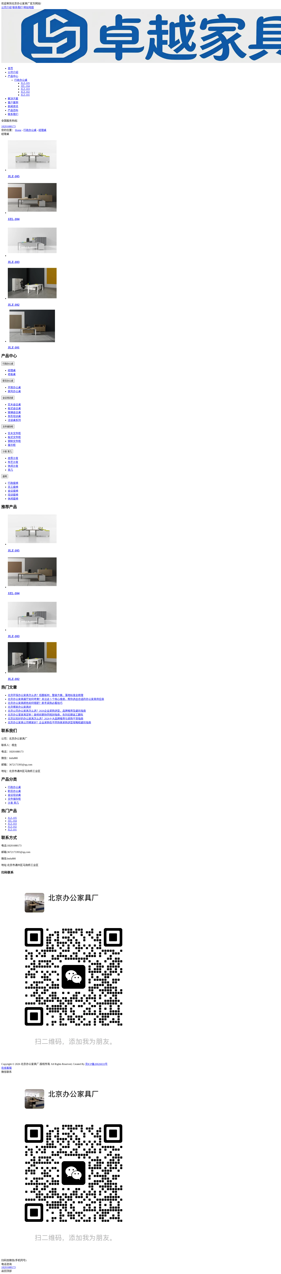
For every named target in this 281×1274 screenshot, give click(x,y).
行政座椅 (13, 483)
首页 (10, 68)
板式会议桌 (14, 408)
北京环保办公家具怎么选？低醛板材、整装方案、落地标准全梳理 (45, 695)
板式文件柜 (14, 437)
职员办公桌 (8, 381)
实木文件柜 (14, 433)
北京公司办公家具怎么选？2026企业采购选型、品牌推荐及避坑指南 (47, 710)
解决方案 (13, 98)
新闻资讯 (13, 106)
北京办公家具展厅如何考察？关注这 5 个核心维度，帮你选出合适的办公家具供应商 (56, 699)
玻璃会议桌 (14, 412)
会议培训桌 (8, 398)
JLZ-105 (25, 83)
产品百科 (13, 110)
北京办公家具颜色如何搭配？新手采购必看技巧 (35, 703)
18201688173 (8, 126)
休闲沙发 (13, 466)
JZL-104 (25, 86)
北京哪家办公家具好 (19, 707)
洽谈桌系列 (14, 420)
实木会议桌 (14, 404)
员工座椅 (13, 487)
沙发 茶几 (7, 451)
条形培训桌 (14, 416)
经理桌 (42, 130)
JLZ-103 (25, 89)
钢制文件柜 (14, 441)
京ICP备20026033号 (96, 1064)
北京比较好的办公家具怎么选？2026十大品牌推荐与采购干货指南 (45, 718)
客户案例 (13, 102)
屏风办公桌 (14, 391)
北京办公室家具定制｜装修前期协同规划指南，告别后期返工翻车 (45, 714)
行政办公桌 (20, 80)
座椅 (5, 476)
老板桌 (12, 374)
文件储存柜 (8, 426)
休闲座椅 (13, 498)
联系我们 (17, 7)
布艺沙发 (13, 462)
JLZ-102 (25, 92)
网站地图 (28, 7)
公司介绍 (6, 7)
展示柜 (12, 445)
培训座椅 (13, 494)
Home (18, 130)
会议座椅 (13, 490)
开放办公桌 (14, 387)
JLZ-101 (25, 94)
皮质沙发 (13, 458)
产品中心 (13, 76)
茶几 (10, 470)
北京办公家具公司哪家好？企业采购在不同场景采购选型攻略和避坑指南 (49, 722)
